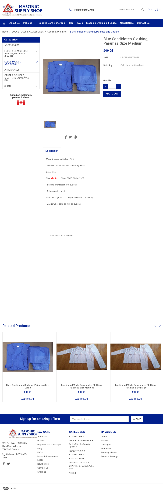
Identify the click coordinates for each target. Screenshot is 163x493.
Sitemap (41, 472)
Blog (71, 23)
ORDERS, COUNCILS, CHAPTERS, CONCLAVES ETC (16, 78)
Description (51, 150)
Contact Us (143, 23)
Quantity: (107, 80)
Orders (104, 436)
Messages (106, 444)
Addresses (106, 448)
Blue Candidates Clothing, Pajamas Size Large (27, 386)
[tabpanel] (28, 367)
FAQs (80, 23)
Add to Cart (27, 399)
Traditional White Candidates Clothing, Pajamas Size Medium (81, 386)
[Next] (160, 325)
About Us (14, 23)
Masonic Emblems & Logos (101, 23)
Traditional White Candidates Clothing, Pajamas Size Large (135, 386)
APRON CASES (12, 70)
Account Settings (109, 456)
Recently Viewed (109, 452)
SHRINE (8, 86)
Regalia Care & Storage (52, 23)
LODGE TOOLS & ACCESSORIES (12, 62)
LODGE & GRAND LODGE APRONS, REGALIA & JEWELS (16, 53)
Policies (28, 23)
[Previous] (155, 325)
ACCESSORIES (11, 45)
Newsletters (127, 23)
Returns (105, 440)
